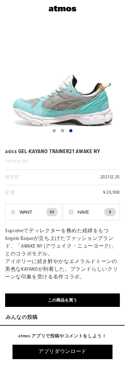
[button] (54, 130)
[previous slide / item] (9, 81)
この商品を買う (62, 300)
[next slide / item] (115, 81)
